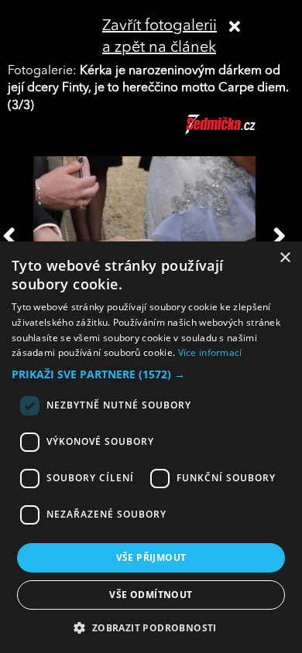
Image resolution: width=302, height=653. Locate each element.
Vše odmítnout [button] (150, 594)
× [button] (284, 258)
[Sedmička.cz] (239, 131)
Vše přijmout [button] (151, 557)
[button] (151, 374)
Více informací (210, 352)
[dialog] (151, 447)
